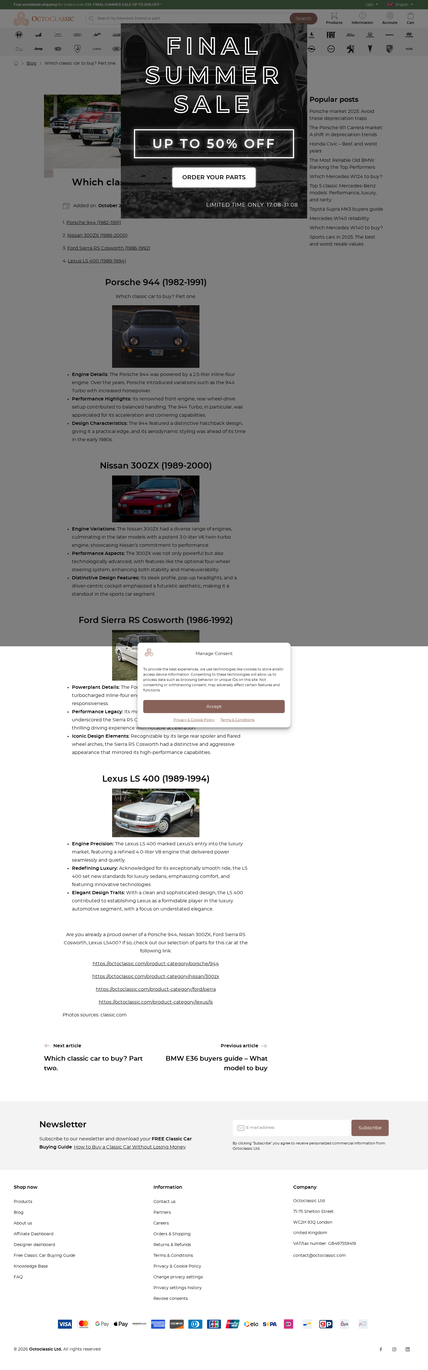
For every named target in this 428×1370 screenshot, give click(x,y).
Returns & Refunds (172, 1245)
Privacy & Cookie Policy (194, 720)
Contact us (164, 1202)
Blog (31, 63)
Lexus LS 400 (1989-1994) (97, 261)
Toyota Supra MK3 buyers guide (346, 209)
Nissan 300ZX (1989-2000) (97, 235)
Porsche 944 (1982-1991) (93, 222)
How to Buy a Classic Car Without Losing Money (129, 1147)
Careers (161, 1223)
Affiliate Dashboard (33, 1234)
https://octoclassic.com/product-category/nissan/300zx (155, 976)
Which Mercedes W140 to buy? (346, 228)
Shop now (26, 1187)
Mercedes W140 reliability (339, 218)
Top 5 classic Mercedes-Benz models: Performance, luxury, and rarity (342, 193)
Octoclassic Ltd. (46, 1349)
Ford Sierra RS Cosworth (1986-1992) (108, 248)
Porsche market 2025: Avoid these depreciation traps (341, 115)
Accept (214, 706)
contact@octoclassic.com (319, 1256)
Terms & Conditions (237, 720)
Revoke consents (170, 1299)
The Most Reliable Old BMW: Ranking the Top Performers (342, 164)
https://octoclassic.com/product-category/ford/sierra (156, 989)
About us (23, 1223)
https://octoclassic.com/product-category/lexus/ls (156, 1002)
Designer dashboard (34, 1245)
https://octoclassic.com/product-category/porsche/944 (156, 963)
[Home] (17, 63)
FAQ (18, 1277)
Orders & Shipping (172, 1234)
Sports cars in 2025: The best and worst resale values (342, 240)
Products (23, 1202)
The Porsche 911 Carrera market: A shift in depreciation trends (346, 131)
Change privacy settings (178, 1277)
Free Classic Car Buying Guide (44, 1256)
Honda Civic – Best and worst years (343, 147)
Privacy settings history (177, 1288)
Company (304, 1187)
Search (304, 18)
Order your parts (214, 177)
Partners (162, 1213)
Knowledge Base (31, 1266)
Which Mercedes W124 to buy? (345, 176)
